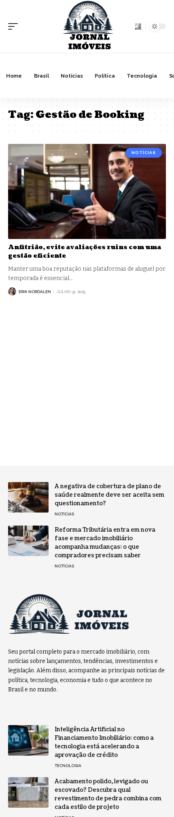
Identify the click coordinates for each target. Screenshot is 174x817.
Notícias (144, 152)
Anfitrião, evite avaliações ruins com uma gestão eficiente (84, 251)
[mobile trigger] (15, 26)
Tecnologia (68, 765)
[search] (138, 26)
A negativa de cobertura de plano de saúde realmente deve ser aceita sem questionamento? (109, 494)
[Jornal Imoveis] (87, 26)
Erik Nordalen (35, 291)
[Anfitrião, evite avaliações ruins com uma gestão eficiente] (87, 191)
